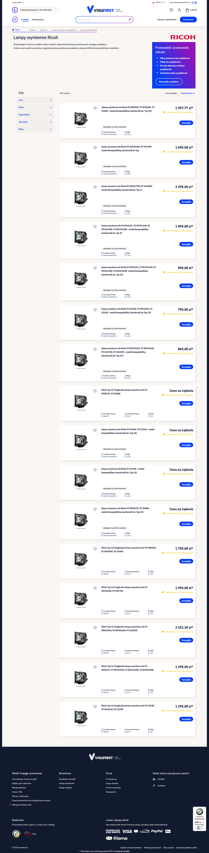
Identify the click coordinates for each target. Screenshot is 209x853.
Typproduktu (24, 114)
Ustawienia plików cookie (186, 847)
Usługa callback (65, 787)
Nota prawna (169, 847)
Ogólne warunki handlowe (131, 847)
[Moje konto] (179, 10)
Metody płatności (19, 787)
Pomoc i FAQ (17, 792)
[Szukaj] (130, 19)
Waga (21, 129)
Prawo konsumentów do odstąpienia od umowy (31, 800)
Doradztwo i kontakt (67, 779)
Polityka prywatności (152, 847)
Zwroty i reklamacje (20, 796)
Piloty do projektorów (170, 61)
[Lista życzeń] (171, 10)
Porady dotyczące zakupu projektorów (172, 67)
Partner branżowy (113, 787)
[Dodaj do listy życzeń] (95, 108)
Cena (21, 100)
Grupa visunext (112, 783)
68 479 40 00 (46, 10)
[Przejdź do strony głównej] (104, 10)
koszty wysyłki (123, 851)
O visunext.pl (111, 779)
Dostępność (111, 792)
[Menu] (15, 19)
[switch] (199, 828)
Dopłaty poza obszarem (21, 783)
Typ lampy (23, 122)
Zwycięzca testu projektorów (174, 73)
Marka (21, 107)
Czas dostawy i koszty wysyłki (24, 779)
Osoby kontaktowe (66, 783)
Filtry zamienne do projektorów (175, 58)
